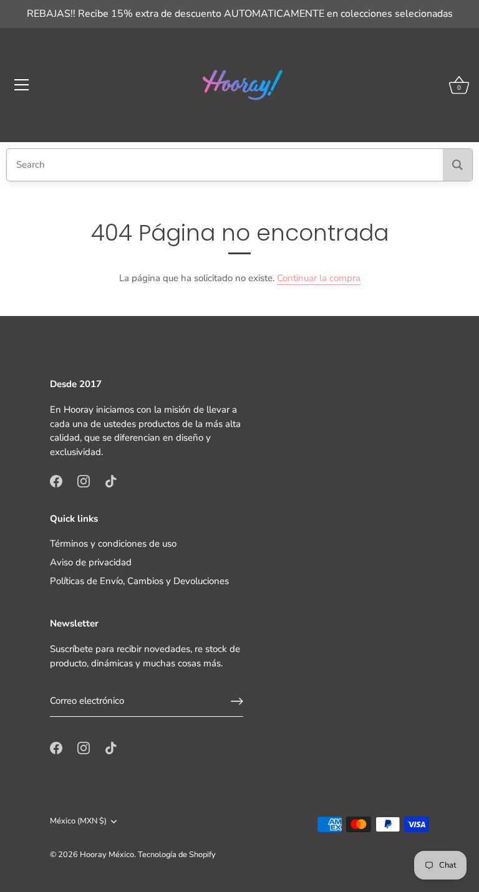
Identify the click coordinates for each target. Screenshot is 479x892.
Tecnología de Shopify (177, 854)
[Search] (457, 165)
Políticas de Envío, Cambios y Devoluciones (139, 581)
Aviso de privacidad (91, 562)
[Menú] (22, 84)
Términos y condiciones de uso (113, 543)
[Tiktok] (111, 480)
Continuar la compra (318, 278)
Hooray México (107, 854)
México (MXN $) (78, 822)
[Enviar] (237, 701)
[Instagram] (83, 480)
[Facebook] (56, 480)
